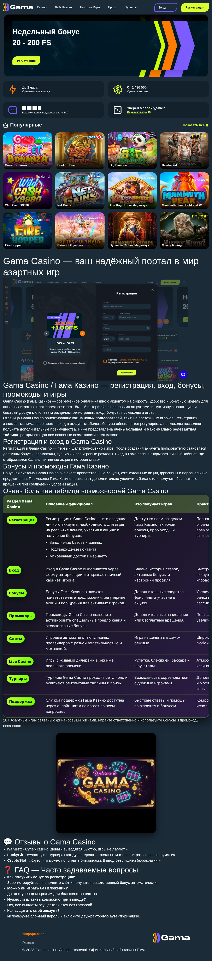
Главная (28, 942)
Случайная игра (137, 112)
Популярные (26, 125)
